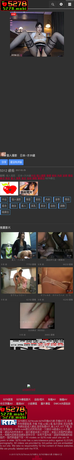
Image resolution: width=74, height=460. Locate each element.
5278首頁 (8, 399)
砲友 (7, 178)
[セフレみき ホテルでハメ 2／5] (55, 293)
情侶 (70, 175)
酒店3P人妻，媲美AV (55, 260)
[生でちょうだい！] (18, 293)
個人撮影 (41, 175)
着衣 (2, 178)
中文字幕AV (6, 403)
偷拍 (54, 175)
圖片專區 (45, 403)
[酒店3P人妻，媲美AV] (55, 258)
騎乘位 (41, 178)
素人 (13, 178)
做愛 (49, 175)
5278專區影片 (23, 399)
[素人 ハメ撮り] (18, 258)
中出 (33, 175)
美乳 (18, 178)
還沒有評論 (16, 162)
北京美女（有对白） (37, 330)
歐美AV (20, 403)
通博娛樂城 (37, 459)
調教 (34, 178)
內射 (59, 175)
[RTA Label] (9, 424)
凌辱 (65, 175)
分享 (4, 162)
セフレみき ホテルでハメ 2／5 (55, 295)
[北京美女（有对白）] (37, 328)
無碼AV (63, 399)
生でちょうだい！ (18, 295)
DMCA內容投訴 (62, 403)
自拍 (29, 178)
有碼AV (52, 399)
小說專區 (32, 403)
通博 (37, 457)
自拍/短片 (39, 399)
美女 (24, 178)
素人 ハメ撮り (19, 260)
